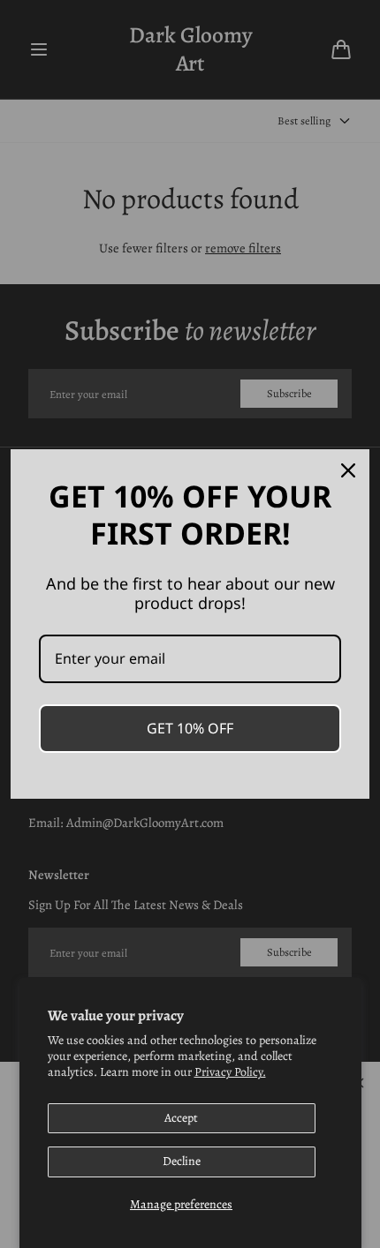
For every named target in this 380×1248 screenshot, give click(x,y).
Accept (181, 1117)
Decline (182, 1161)
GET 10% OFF (190, 728)
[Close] (348, 470)
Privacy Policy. (230, 1072)
